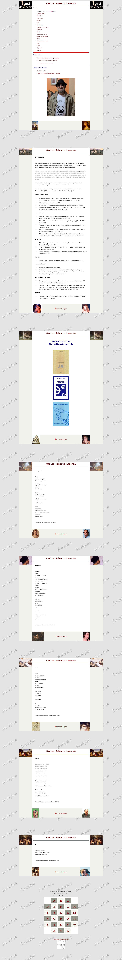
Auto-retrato (40, 25)
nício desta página (61, 309)
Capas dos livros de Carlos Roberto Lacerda (48, 73)
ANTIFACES (51, 11)
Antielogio (40, 18)
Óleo (38, 45)
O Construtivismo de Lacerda (44, 63)
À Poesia (39, 29)
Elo (38, 22)
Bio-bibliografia (41, 71)
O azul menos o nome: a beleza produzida (48, 58)
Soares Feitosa (61, 939)
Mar (38, 43)
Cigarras (39, 48)
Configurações (41, 13)
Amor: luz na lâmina (42, 36)
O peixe (39, 50)
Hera (38, 32)
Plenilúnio (40, 15)
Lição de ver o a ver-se (43, 27)
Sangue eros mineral (42, 41)
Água (38, 38)
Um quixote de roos (42, 34)
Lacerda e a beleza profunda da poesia (47, 60)
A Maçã (39, 20)
